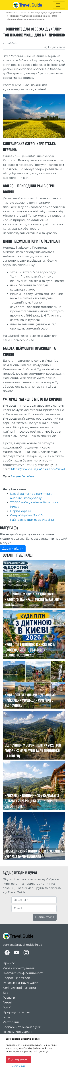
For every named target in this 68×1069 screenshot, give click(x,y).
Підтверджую (18, 1059)
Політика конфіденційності (23, 973)
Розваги (9, 997)
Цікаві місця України (18, 1032)
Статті (23, 12)
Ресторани (11, 1022)
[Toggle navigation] (59, 5)
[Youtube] (16, 952)
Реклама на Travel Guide (20, 983)
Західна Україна (22, 476)
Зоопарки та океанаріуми (22, 1027)
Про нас (9, 963)
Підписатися (44, 917)
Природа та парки (16, 1012)
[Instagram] (26, 952)
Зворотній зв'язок (16, 978)
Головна (10, 12)
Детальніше (18, 1065)
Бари (7, 992)
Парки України (21, 511)
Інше (6, 1017)
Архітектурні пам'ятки (19, 987)
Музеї (7, 1007)
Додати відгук (12, 548)
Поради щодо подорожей (46, 12)
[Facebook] (7, 952)
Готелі (7, 1002)
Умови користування (19, 968)
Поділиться (56, 47)
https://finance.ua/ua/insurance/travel (38, 469)
